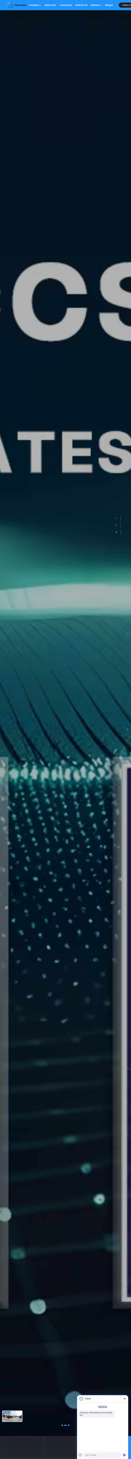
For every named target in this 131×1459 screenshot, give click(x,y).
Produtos (34, 5)
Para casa (20, 5)
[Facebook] (127, 729)
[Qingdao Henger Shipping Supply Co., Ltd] (10, 5)
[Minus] (124, 1398)
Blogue (109, 5)
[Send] (125, 1455)
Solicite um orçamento (81, 5)
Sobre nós (50, 5)
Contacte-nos (66, 5)
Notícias (95, 5)
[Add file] (80, 1455)
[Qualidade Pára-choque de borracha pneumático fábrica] (65, 729)
